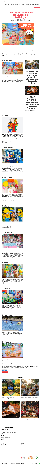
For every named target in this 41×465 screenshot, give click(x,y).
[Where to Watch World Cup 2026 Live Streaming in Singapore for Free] (11, 379)
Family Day (2, 443)
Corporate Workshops (4, 445)
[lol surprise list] (12, 234)
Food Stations (3, 447)
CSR (21, 444)
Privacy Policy (23, 452)
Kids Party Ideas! (23, 20)
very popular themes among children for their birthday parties (15, 366)
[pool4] (12, 316)
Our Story (22, 443)
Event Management (4, 446)
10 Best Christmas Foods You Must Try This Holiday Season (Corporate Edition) (32, 103)
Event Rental (3, 448)
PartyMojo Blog (28, 20)
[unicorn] (12, 343)
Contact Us (22, 446)
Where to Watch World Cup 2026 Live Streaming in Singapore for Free (9, 398)
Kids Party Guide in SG (18, 20)
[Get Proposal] (37, 8)
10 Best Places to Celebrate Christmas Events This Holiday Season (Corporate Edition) (32, 77)
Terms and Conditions (24, 451)
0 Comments (33, 110)
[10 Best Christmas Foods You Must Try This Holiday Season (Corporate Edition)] (32, 90)
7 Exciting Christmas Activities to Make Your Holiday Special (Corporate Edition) (29, 419)
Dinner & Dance (3, 444)
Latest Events (23, 445)
